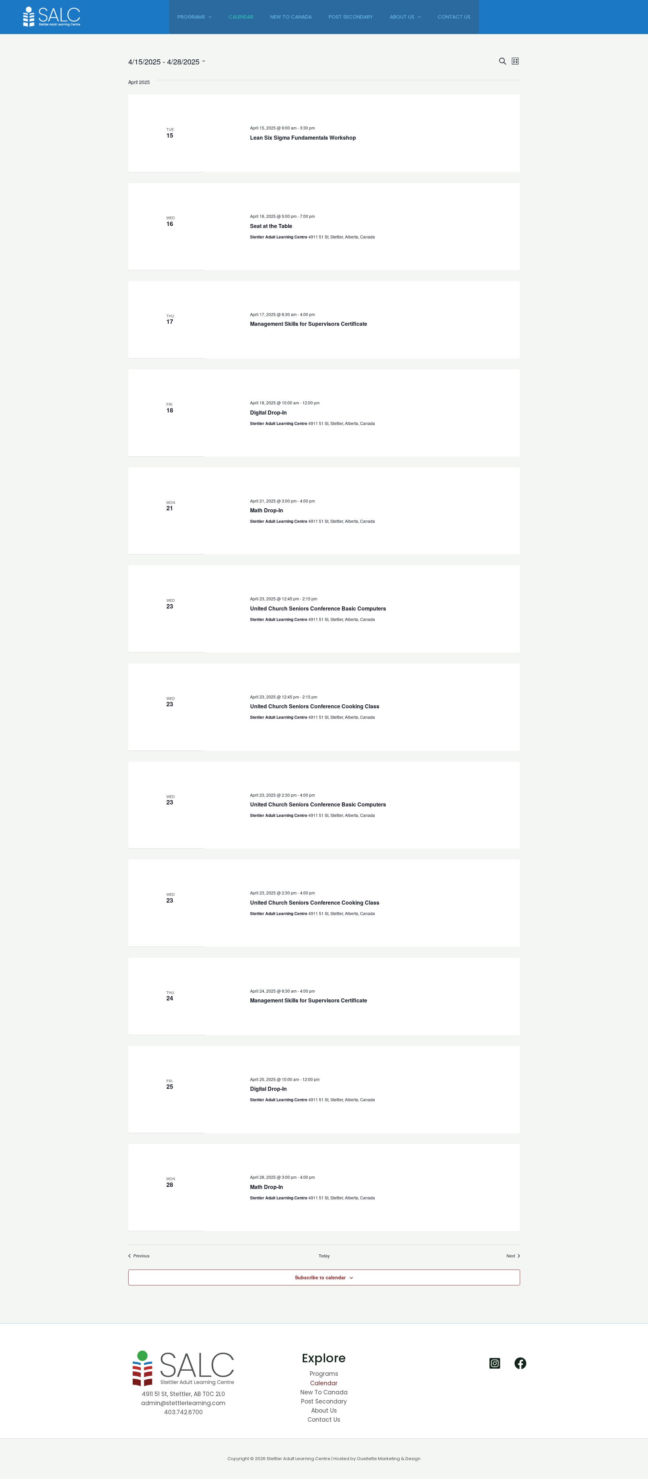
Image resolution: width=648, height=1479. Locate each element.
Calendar (240, 16)
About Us (402, 16)
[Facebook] (520, 1363)
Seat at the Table (271, 226)
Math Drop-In (266, 510)
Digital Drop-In (268, 412)
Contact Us (454, 16)
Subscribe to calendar (320, 1277)
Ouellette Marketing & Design (389, 1458)
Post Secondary (351, 16)
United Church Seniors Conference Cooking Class (314, 706)
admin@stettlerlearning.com (183, 1403)
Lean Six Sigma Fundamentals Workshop (303, 137)
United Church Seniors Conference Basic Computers (318, 608)
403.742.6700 (183, 1412)
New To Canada (291, 16)
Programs (191, 16)
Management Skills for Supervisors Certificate (308, 324)
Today (324, 1255)
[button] (208, 17)
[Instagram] (495, 1363)
